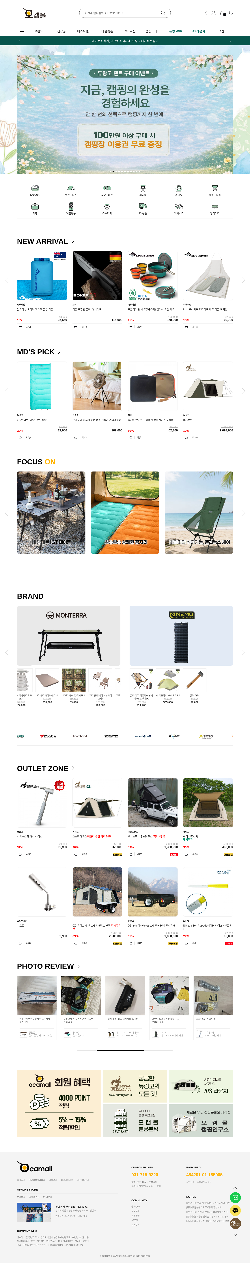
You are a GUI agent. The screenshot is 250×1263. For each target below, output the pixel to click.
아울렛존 (107, 31)
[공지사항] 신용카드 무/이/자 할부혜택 (203, 1207)
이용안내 (53, 1179)
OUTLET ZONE (42, 768)
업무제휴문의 (83, 1179)
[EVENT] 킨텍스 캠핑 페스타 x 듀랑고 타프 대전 (208, 1202)
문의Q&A (135, 1206)
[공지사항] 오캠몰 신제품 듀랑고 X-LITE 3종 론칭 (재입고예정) (208, 1216)
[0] (222, 12)
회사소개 (21, 1179)
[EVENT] (207, 1211)
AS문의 (134, 1220)
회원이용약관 (67, 1179)
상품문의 (135, 1211)
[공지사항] (208, 1221)
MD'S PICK (36, 352)
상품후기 (135, 1224)
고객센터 (221, 31)
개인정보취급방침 (37, 1179)
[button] (230, 41)
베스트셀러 (84, 31)
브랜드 (38, 31)
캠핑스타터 (153, 31)
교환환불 (135, 1215)
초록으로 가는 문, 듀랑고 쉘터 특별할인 (125, 41)
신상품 (61, 31)
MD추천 (130, 31)
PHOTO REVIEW (45, 966)
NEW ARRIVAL (42, 241)
